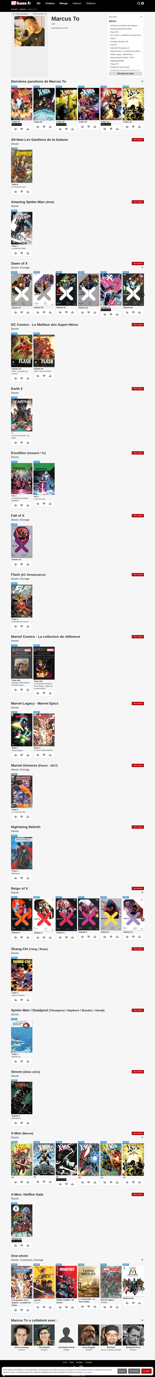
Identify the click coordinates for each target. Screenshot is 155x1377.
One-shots (113, 17)
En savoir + (88, 1372)
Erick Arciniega (22, 1347)
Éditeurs (91, 3)
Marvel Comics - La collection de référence (126, 51)
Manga (64, 3)
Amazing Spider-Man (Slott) (121, 29)
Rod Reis (111, 1347)
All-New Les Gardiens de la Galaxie (124, 25)
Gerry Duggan (88, 1347)
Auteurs (77, 3)
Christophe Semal (66, 1347)
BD (38, 3)
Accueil (14, 9)
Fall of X (114, 45)
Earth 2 (113, 38)
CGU (65, 1362)
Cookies (88, 1362)
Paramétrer (134, 1371)
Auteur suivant (38, 14)
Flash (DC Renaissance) (120, 48)
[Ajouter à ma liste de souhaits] (21, 129)
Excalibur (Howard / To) (119, 41)
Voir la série (137, 140)
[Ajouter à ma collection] (15, 129)
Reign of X (115, 64)
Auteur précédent (21, 14)
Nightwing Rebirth (117, 61)
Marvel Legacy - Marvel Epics (122, 54)
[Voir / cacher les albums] (142, 81)
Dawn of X (114, 32)
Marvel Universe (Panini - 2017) (122, 57)
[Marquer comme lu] (28, 129)
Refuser (122, 1371)
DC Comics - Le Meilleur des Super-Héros (126, 35)
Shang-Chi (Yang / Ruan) (120, 67)
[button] (135, 3)
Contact (79, 1362)
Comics (50, 3)
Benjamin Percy (133, 1347)
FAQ (71, 1362)
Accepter (146, 1371)
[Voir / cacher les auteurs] (142, 1320)
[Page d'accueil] (21, 3)
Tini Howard (44, 1347)
